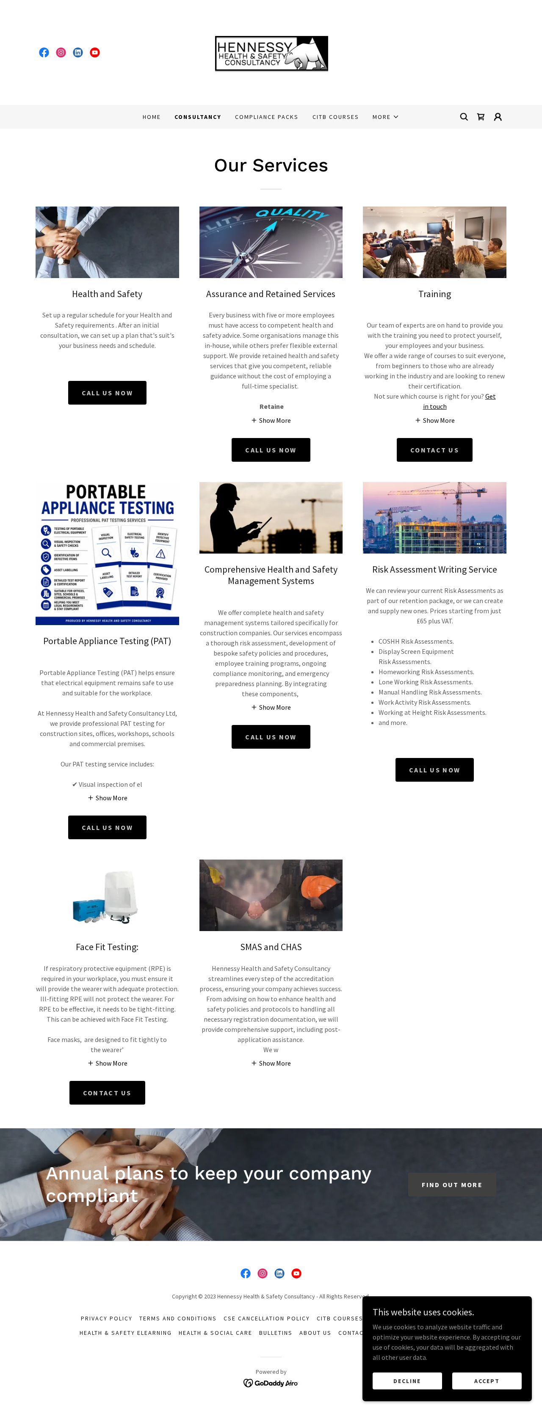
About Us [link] (315, 1333)
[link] (44, 52)
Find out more (452, 1184)
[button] (386, 117)
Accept (487, 1380)
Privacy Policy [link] (107, 1318)
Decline (407, 1380)
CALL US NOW (107, 393)
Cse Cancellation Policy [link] (267, 1318)
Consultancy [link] (197, 117)
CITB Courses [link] (335, 117)
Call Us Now (107, 827)
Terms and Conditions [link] (178, 1318)
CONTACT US (434, 450)
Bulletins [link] (276, 1333)
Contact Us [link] (358, 1333)
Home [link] (152, 117)
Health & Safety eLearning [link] (126, 1333)
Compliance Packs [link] (267, 117)
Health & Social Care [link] (215, 1333)
